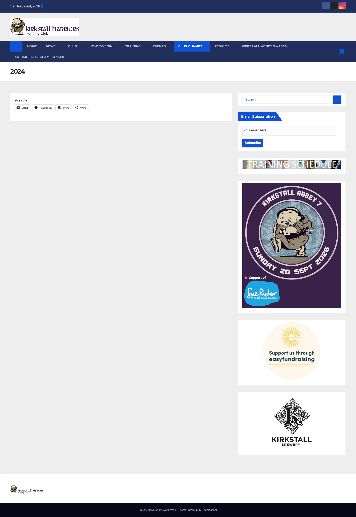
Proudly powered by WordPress (157, 509)
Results (223, 46)
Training (133, 46)
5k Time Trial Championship (40, 57)
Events (160, 46)
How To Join (101, 46)
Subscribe (253, 143)
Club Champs (190, 46)
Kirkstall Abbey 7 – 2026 (264, 46)
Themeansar (209, 509)
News (51, 46)
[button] (335, 51)
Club (73, 46)
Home (32, 46)
